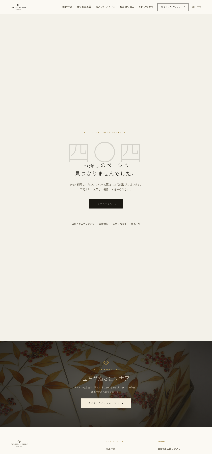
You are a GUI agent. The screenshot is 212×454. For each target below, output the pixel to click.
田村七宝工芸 (84, 6)
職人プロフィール (106, 6)
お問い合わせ (146, 6)
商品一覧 (135, 223)
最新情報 (67, 6)
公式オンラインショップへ (106, 403)
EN (193, 7)
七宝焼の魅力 (127, 6)
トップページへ (106, 204)
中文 (199, 7)
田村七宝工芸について (83, 223)
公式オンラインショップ (173, 7)
